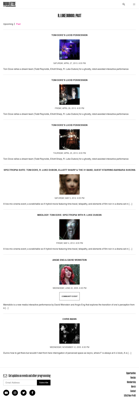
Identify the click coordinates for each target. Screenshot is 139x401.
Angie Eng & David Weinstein (69, 260)
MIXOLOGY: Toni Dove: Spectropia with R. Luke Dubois (69, 215)
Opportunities (131, 373)
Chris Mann (69, 319)
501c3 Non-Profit (130, 395)
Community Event (70, 296)
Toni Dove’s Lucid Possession (69, 35)
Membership (131, 382)
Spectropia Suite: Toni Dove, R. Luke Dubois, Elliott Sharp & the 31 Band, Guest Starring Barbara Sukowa (69, 170)
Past (18, 24)
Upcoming (8, 24)
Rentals (133, 377)
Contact (133, 391)
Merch (133, 386)
